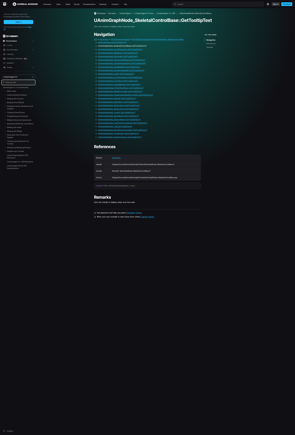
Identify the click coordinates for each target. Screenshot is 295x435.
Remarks (209, 47)
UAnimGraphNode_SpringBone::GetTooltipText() (118, 116)
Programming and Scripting (17, 116)
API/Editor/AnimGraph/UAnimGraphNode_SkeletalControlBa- (158, 39)
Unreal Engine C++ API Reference (20, 162)
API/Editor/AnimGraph (120, 39)
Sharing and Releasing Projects (19, 147)
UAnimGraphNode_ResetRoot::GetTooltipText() (118, 102)
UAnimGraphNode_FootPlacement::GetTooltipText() (120, 49)
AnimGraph (116, 158)
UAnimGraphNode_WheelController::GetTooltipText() (120, 91)
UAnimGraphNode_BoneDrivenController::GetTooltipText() (122, 130)
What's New (11, 91)
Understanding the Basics (17, 95)
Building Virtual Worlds (15, 102)
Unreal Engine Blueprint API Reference (17, 156)
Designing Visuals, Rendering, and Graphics (20, 107)
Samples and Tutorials (15, 151)
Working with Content (15, 99)
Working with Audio (14, 127)
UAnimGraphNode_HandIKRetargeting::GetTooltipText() (122, 63)
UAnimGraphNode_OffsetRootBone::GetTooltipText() (121, 88)
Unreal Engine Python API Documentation (17, 167)
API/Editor (104, 39)
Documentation (112, 13)
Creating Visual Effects (16, 112)
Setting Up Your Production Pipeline (17, 136)
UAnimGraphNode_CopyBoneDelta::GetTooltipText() (120, 77)
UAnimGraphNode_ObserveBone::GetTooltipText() (119, 119)
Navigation (210, 40)
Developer (101, 13)
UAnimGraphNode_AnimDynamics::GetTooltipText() (120, 137)
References (211, 44)
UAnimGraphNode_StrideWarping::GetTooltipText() (119, 84)
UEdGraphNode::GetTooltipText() (112, 42)
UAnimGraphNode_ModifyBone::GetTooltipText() (119, 105)
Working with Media (14, 131)
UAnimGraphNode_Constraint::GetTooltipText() (118, 56)
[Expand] (5, 91)
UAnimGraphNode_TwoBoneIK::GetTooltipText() (118, 133)
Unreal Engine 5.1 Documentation (15, 87)
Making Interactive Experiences (19, 120)
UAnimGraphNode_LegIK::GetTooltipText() (116, 74)
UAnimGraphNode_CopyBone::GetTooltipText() (118, 81)
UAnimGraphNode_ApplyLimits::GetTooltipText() (118, 109)
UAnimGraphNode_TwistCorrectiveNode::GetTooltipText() (122, 123)
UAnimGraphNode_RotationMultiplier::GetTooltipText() (121, 70)
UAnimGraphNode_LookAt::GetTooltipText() (116, 112)
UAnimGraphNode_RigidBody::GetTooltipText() (118, 53)
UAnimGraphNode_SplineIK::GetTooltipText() (117, 98)
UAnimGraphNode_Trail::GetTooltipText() (115, 126)
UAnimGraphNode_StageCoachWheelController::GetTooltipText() (125, 95)
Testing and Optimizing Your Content (18, 142)
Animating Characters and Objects (20, 124)
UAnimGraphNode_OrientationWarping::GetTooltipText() (121, 60)
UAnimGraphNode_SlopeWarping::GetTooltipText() (119, 67)
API (95, 39)
